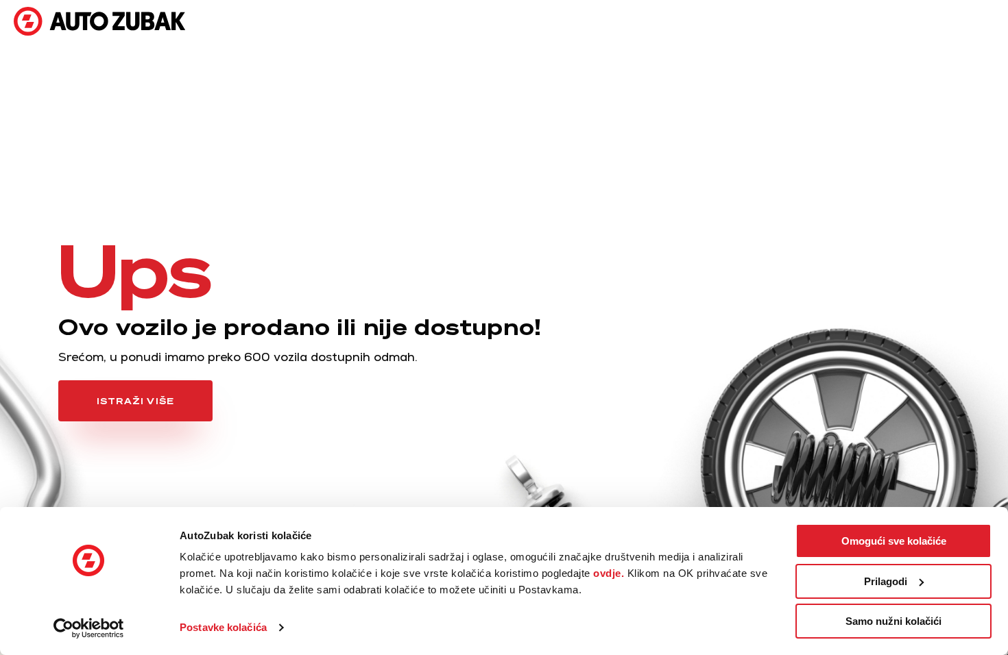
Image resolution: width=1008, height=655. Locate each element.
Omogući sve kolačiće (893, 541)
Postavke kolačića (223, 627)
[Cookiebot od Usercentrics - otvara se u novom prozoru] (89, 628)
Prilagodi (885, 581)
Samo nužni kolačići (893, 621)
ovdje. (608, 573)
